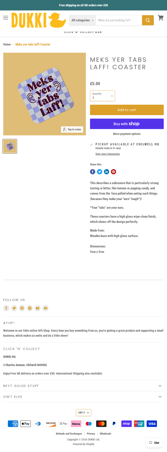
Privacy (91, 433)
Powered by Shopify (83, 444)
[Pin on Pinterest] (113, 171)
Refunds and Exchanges (69, 433)
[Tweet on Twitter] (99, 171)
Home (7, 44)
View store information (107, 154)
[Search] (148, 20)
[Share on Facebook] (92, 171)
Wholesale (105, 433)
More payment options (126, 134)
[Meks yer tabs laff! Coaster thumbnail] (10, 146)
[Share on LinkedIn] (106, 171)
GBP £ (81, 412)
